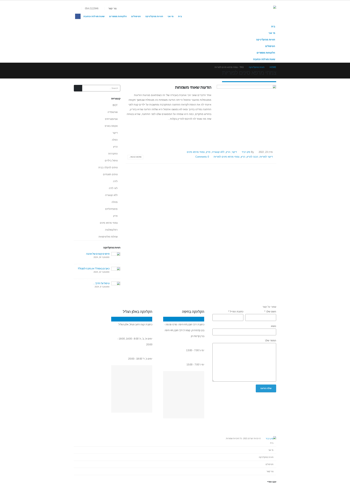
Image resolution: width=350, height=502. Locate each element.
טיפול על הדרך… (101, 283)
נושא (273, 326)
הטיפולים (136, 16)
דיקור (234, 152)
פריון (208, 152)
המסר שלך (270, 340)
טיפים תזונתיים (110, 174)
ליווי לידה (113, 188)
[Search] (78, 88)
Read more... (135, 157)
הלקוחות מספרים (118, 16)
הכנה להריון (252, 157)
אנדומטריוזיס (111, 119)
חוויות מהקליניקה (154, 16)
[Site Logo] (258, 12)
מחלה (115, 202)
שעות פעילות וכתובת (94, 16)
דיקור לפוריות (266, 157)
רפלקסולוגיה (111, 229)
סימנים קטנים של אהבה (97, 253)
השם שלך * (270, 311)
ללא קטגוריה (218, 152)
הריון (228, 152)
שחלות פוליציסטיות (108, 236)
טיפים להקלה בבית (108, 167)
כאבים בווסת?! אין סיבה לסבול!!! (93, 268)
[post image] (246, 114)
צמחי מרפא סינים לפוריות (226, 157)
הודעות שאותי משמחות (193, 87)
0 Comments (202, 157)
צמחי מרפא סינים (196, 152)
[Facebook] (77, 16)
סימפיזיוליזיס (111, 209)
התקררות (113, 153)
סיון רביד (246, 152)
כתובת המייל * (235, 311)
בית (180, 16)
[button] (78, 8)
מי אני (171, 16)
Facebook (273, 489)
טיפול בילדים (111, 160)
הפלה (115, 139)
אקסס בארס (111, 126)
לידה (115, 181)
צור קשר (112, 8)
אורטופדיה (113, 112)
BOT (115, 105)
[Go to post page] (115, 256)
